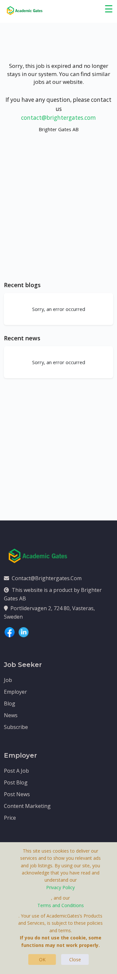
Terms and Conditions (60, 905)
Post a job (16, 770)
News (11, 715)
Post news (17, 794)
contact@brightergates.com (58, 117)
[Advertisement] (58, 213)
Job (8, 680)
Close (75, 959)
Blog (9, 703)
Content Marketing (27, 806)
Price (10, 817)
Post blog (16, 782)
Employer (15, 691)
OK (42, 959)
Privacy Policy (60, 887)
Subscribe (16, 727)
